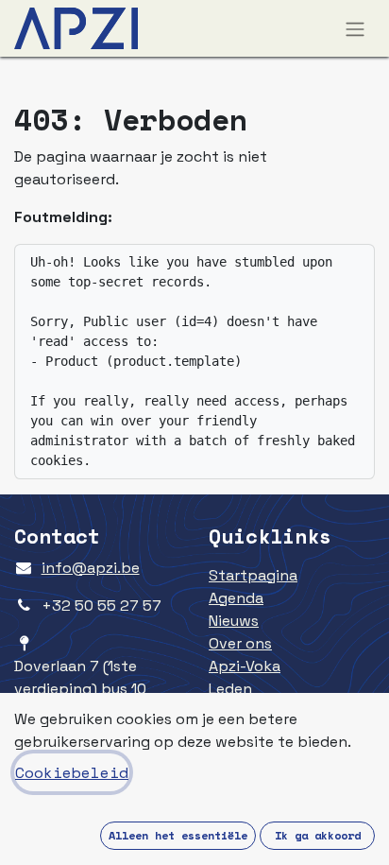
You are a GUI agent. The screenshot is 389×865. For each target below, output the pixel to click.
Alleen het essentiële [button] (178, 835)
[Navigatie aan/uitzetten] (355, 28)
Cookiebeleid (71, 772)
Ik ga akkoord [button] (318, 835)
